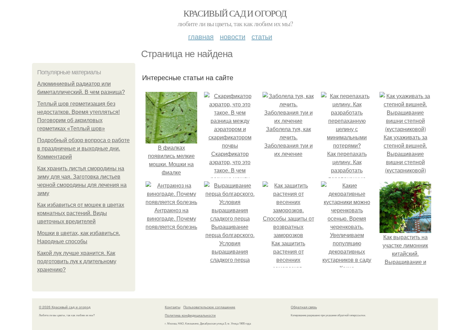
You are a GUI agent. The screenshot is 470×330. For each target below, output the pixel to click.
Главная (201, 36)
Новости (232, 36)
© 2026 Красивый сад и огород (64, 307)
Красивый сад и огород (234, 13)
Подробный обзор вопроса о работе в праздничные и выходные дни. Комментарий (83, 148)
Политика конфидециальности (190, 315)
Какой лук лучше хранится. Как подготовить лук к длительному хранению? (76, 261)
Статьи (262, 36)
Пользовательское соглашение (209, 307)
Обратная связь (304, 307)
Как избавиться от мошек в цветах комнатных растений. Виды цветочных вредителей (80, 213)
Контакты (172, 307)
